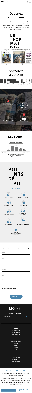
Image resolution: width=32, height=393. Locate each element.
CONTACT (16, 366)
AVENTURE (16, 343)
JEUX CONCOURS (16, 361)
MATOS (16, 345)
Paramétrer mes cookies (22, 389)
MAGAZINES (16, 326)
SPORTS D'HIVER (16, 339)
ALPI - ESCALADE (16, 334)
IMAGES (16, 347)
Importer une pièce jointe (10, 288)
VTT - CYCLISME (16, 337)
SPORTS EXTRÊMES (16, 332)
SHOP (16, 352)
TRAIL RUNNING (16, 330)
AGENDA (16, 328)
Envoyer (15, 296)
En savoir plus (22, 390)
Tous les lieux (15, 188)
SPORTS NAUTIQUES (16, 341)
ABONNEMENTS (16, 359)
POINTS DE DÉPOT (16, 357)
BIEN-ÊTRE (16, 350)
